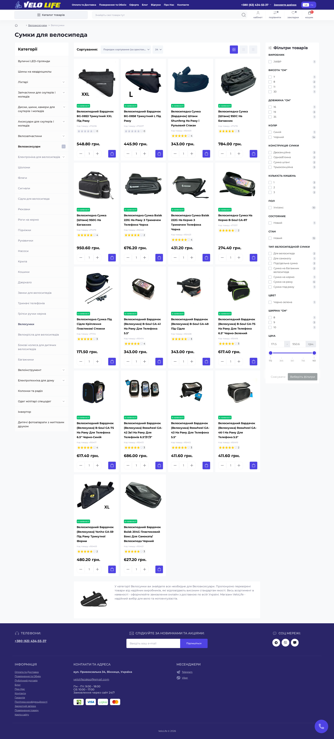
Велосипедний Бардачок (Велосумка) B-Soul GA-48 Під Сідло (190, 324)
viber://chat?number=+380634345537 (285, 643)
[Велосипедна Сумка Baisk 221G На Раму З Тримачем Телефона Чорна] (143, 185)
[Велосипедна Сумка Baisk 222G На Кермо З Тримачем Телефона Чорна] (190, 185)
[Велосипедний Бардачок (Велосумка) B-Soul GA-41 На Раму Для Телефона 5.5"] (143, 289)
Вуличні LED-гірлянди (34, 61)
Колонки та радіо (30, 391)
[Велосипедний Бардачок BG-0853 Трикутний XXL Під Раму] (96, 81)
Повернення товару (27, 710)
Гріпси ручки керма (32, 313)
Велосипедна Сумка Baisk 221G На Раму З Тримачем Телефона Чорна (143, 220)
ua (305, 4)
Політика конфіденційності (31, 701)
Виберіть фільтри (302, 376)
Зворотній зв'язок (25, 706)
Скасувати (278, 376)
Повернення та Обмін (112, 4)
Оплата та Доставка (84, 4)
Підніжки (24, 230)
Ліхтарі (23, 82)
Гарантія (20, 697)
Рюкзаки (24, 209)
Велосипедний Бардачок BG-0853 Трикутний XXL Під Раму (95, 116)
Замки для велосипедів (35, 293)
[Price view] (253, 49)
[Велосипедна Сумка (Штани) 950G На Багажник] (96, 185)
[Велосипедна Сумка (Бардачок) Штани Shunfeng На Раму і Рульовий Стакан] (190, 81)
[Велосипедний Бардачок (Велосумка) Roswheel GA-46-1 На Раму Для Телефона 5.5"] (237, 393)
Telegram (187, 671)
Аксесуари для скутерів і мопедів (36, 123)
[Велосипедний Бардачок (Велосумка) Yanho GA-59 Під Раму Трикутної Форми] (96, 496)
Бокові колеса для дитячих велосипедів (37, 347)
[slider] (270, 353)
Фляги (22, 178)
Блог (145, 4)
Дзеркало (25, 282)
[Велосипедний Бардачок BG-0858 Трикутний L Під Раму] (143, 81)
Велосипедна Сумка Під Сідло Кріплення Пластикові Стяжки (94, 324)
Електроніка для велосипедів (39, 157)
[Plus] (97, 153)
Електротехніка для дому (36, 380)
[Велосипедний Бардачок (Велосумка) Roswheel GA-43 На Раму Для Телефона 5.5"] (190, 393)
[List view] (243, 49)
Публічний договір (26, 680)
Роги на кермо (28, 219)
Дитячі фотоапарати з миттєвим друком (41, 424)
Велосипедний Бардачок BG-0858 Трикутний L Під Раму (142, 116)
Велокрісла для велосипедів (38, 334)
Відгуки (156, 4)
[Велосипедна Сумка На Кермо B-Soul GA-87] (237, 185)
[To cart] (112, 154)
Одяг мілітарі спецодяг (34, 401)
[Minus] (81, 153)
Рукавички (25, 240)
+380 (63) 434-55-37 (30, 641)
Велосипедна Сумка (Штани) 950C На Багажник (233, 116)
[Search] (243, 15)
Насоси (23, 251)
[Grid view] (234, 49)
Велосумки (26, 324)
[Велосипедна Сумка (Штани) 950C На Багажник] (237, 81)
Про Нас (169, 4)
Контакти (183, 4)
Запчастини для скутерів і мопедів (36, 94)
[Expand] (64, 82)
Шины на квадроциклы (34, 71)
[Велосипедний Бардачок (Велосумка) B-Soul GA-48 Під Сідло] (190, 289)
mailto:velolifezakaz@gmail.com (295, 643)
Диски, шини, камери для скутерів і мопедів (36, 109)
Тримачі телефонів (31, 303)
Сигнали (24, 188)
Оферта (134, 4)
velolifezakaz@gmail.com (91, 679)
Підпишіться (193, 643)
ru (312, 4)
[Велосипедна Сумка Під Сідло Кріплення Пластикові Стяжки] (96, 289)
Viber (185, 677)
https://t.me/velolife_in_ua (276, 643)
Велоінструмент (29, 370)
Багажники (26, 359)
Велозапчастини (30, 136)
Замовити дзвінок (285, 4)
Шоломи (24, 167)
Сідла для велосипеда (33, 198)
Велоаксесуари (37, 25)
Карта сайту (22, 714)
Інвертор (24, 412)
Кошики (24, 272)
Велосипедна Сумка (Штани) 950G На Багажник (91, 220)
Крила (22, 261)
